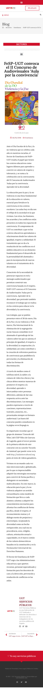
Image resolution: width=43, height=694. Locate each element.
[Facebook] (20, 626)
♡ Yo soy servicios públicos (21, 656)
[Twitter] (23, 626)
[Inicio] (3, 27)
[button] (21, 2)
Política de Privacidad (11, 668)
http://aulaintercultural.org (23, 454)
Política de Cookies (32, 668)
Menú (6, 15)
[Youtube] (26, 626)
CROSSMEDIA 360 (21, 678)
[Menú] (3, 15)
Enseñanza (29, 138)
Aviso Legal (22, 668)
